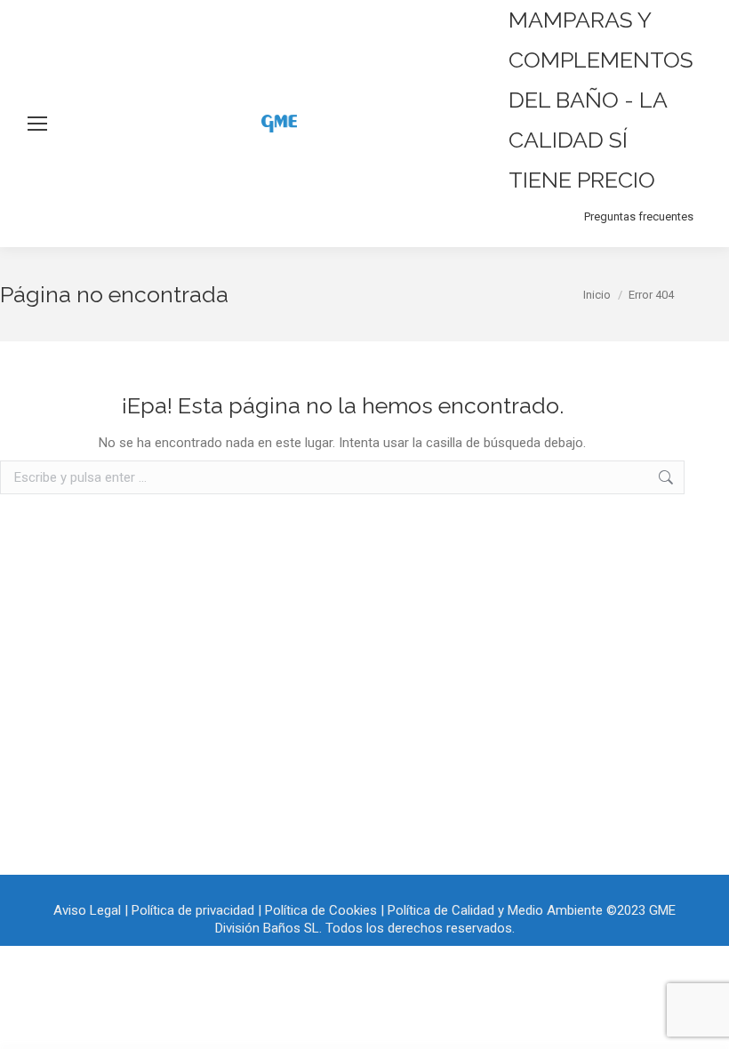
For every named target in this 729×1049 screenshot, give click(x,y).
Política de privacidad (193, 910)
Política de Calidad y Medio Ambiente (495, 910)
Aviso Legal (87, 910)
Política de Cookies (321, 910)
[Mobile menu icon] (37, 123)
